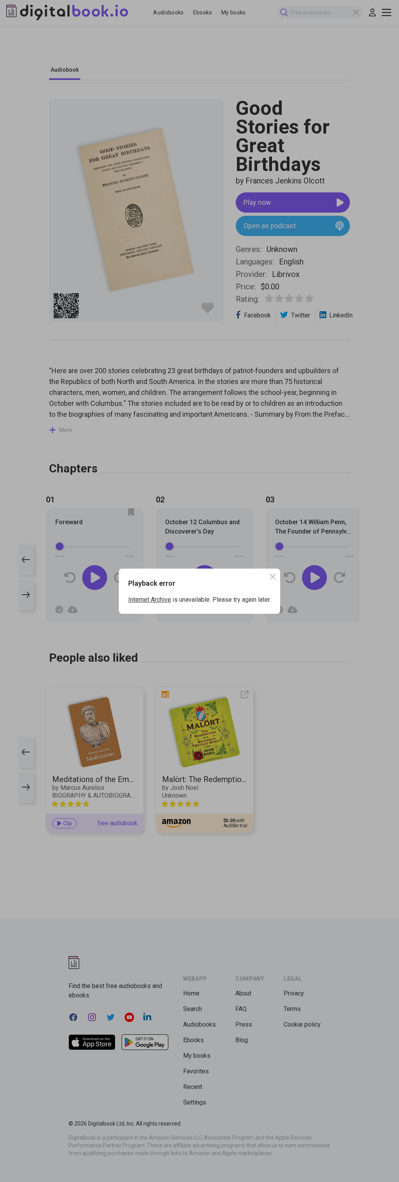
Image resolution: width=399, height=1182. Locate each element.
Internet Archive (149, 599)
